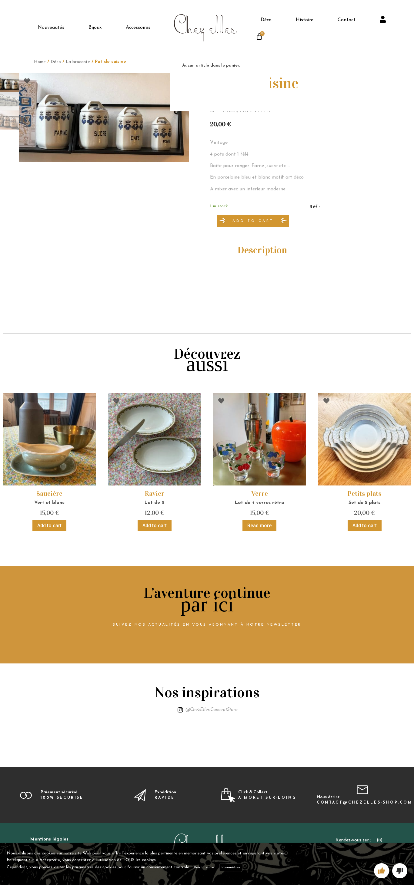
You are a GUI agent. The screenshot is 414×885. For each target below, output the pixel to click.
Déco (56, 62)
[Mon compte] (383, 20)
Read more (259, 525)
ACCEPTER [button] (381, 870)
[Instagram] (379, 840)
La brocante (78, 62)
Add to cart (253, 221)
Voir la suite (204, 867)
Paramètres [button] (231, 867)
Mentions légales (49, 839)
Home (40, 62)
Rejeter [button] (399, 870)
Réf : (314, 207)
